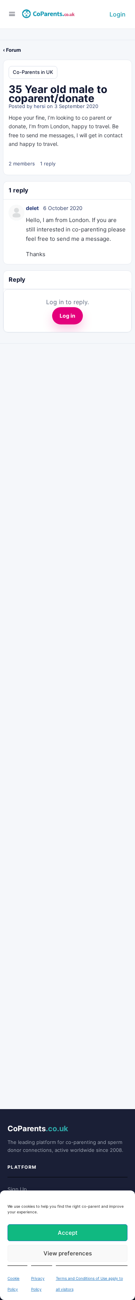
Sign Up (17, 1189)
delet (32, 208)
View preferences (68, 1253)
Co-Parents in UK (33, 72)
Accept (68, 1232)
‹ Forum (12, 50)
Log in (67, 315)
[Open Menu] (12, 14)
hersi (39, 106)
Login (118, 14)
